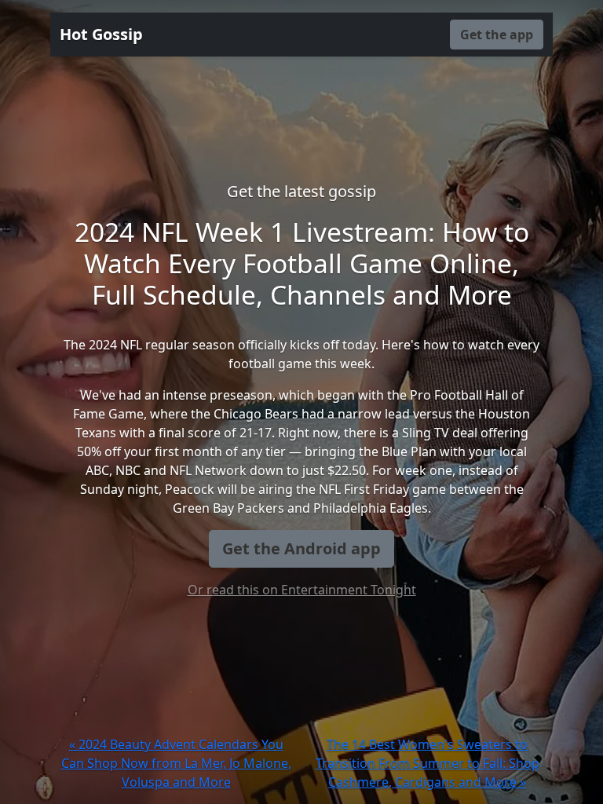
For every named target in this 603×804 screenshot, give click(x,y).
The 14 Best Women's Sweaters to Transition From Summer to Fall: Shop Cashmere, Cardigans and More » (427, 763)
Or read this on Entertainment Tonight (302, 589)
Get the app (496, 34)
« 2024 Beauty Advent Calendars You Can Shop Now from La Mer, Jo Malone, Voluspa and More (176, 763)
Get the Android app (301, 548)
